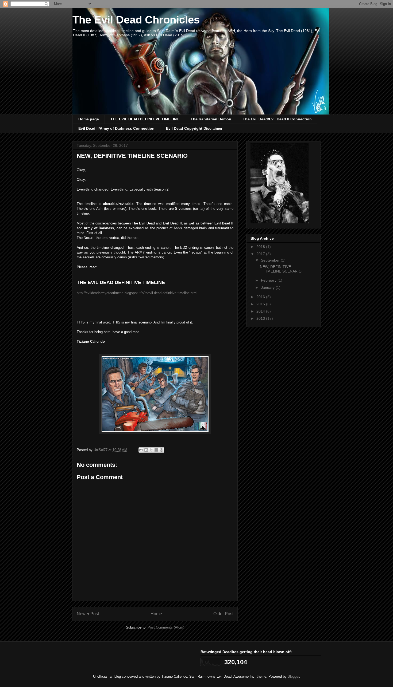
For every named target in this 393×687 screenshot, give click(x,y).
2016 (261, 297)
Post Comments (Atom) (166, 627)
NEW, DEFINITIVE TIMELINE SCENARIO (281, 268)
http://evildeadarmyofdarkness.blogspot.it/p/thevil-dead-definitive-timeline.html (137, 293)
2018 (261, 246)
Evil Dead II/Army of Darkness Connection (116, 128)
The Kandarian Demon (211, 119)
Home (156, 613)
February (269, 280)
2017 (261, 254)
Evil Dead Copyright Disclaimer (194, 128)
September (271, 260)
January (268, 287)
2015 (261, 304)
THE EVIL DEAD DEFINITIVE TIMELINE (144, 119)
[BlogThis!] (146, 450)
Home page (88, 119)
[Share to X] (151, 450)
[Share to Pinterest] (161, 450)
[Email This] (141, 450)
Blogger (293, 676)
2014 (261, 311)
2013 (261, 318)
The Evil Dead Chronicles (136, 20)
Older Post (223, 613)
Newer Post (88, 613)
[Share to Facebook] (156, 450)
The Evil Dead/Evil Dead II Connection (277, 119)
